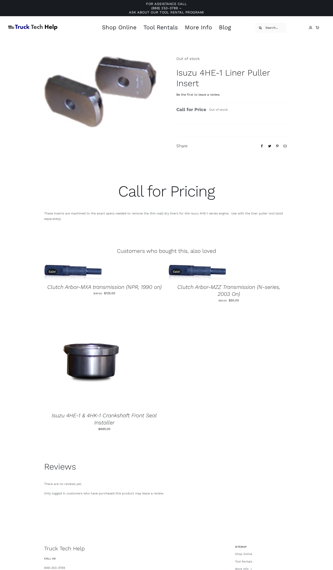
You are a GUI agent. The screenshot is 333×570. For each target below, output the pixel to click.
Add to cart (61, 272)
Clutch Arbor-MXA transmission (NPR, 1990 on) (104, 287)
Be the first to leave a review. (198, 94)
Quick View (85, 272)
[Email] (285, 146)
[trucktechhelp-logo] (33, 25)
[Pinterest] (277, 146)
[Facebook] (262, 146)
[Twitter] (269, 146)
